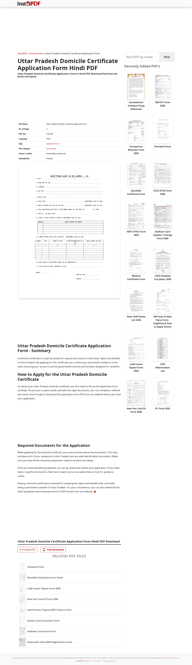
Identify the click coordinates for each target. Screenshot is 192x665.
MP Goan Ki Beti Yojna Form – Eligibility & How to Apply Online (162, 321)
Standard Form (162, 146)
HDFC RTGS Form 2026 (136, 233)
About (89, 661)
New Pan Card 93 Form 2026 (136, 410)
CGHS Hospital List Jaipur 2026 (162, 277)
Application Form (52, 144)
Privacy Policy (108, 661)
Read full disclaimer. (171, 658)
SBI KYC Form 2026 (162, 104)
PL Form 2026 (162, 408)
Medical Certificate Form (136, 277)
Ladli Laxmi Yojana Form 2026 (136, 367)
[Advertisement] (96, 30)
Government (36, 53)
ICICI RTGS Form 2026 (163, 192)
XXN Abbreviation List (162, 367)
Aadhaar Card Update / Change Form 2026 (162, 235)
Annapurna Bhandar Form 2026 (136, 150)
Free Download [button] (53, 549)
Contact (97, 661)
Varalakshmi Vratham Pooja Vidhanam (136, 106)
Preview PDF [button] (27, 549)
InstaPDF (22, 53)
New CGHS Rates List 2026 (136, 318)
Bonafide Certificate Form (136, 192)
